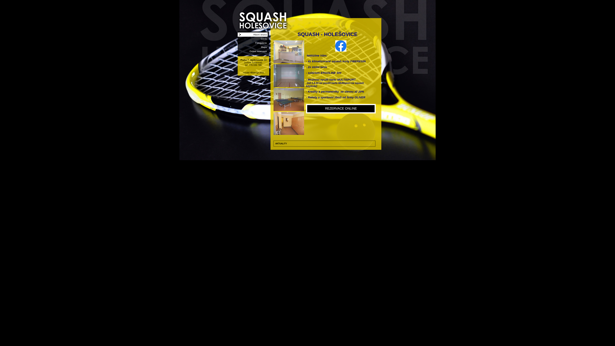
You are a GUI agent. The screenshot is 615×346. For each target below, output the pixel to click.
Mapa (264, 47)
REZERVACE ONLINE (341, 108)
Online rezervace (258, 51)
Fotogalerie (261, 43)
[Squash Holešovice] (258, 15)
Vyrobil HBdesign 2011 (253, 72)
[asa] (289, 62)
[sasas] (289, 86)
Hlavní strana (260, 34)
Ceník (264, 38)
